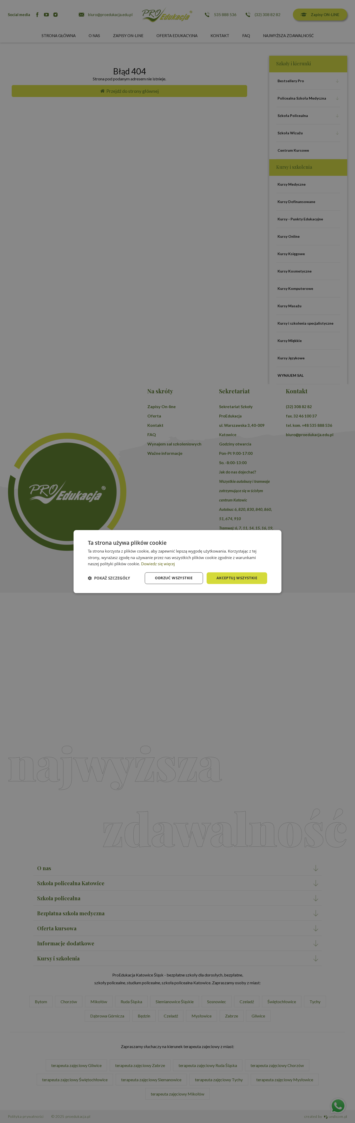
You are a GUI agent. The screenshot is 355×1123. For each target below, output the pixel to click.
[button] (109, 578)
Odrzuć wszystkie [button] (174, 577)
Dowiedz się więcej (158, 564)
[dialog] (177, 561)
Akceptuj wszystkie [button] (236, 577)
